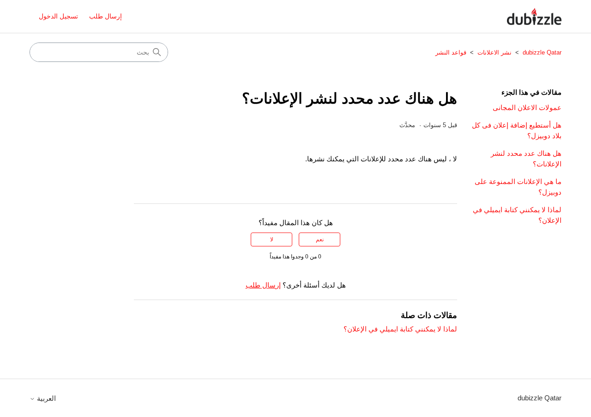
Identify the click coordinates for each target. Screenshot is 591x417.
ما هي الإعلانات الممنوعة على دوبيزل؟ (518, 187)
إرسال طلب (105, 16)
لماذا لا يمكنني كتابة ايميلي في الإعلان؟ (517, 215)
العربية (45, 398)
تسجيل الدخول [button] (58, 16)
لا (271, 239)
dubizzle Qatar (541, 52)
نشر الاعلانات (494, 52)
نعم (320, 239)
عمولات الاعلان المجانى (527, 107)
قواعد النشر (450, 52)
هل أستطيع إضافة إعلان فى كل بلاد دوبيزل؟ (516, 130)
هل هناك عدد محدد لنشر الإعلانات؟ (526, 158)
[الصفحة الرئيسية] (534, 16)
